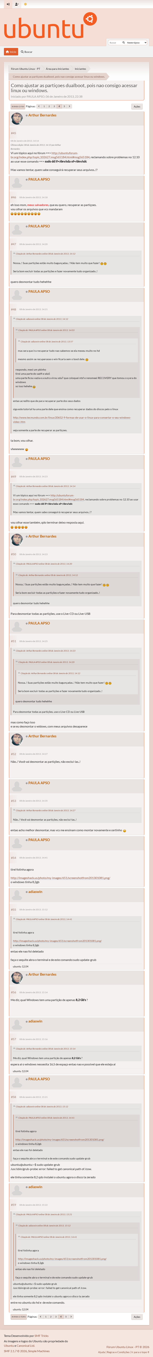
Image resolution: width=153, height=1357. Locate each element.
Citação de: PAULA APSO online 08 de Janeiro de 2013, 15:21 (44, 1214)
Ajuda (101, 1352)
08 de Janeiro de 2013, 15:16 (33, 1039)
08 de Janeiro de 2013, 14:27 (33, 754)
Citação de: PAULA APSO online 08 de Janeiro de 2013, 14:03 (46, 330)
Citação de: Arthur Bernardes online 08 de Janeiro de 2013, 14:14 (45, 486)
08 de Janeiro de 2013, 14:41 (33, 857)
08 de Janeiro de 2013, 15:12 (33, 909)
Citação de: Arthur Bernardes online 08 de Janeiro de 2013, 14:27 (45, 810)
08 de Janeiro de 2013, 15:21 (33, 1097)
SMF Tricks (42, 1335)
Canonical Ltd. (26, 1345)
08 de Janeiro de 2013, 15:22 (33, 1205)
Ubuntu (9, 1345)
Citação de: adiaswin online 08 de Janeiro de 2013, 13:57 (47, 341)
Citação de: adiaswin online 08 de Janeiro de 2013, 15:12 (42, 1106)
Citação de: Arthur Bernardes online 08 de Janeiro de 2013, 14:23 (45, 650)
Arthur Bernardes (42, 115)
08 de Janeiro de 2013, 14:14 (25, 141)
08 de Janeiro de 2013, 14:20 (33, 244)
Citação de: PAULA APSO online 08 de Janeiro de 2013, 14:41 (44, 919)
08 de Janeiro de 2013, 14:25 (33, 641)
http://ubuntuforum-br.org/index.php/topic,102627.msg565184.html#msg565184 (50, 155)
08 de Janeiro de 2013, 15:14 (33, 992)
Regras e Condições (118, 1352)
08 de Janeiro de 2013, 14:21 (33, 309)
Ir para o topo (19, 1317)
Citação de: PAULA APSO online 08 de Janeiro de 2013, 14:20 (44, 563)
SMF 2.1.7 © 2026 (15, 1351)
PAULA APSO (39, 179)
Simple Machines (39, 1351)
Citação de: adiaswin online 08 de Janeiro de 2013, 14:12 (42, 319)
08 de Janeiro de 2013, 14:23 (33, 476)
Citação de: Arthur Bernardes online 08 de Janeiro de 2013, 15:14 (45, 1048)
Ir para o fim (18, 106)
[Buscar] (124, 42)
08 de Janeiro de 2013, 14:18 (33, 197)
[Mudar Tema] (25, 4)
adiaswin (35, 891)
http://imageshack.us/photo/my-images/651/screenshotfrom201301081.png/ (60, 878)
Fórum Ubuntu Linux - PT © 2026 (128, 1347)
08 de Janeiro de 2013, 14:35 (33, 800)
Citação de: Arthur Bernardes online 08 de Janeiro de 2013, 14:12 (45, 253)
